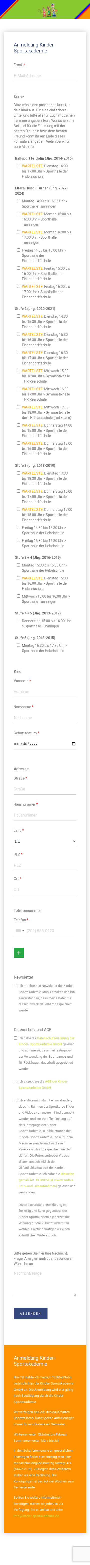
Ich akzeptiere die (43, 1084)
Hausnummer (26, 804)
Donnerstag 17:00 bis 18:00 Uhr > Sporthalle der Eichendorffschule (47, 515)
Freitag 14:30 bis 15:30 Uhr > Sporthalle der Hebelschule (43, 530)
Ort (17, 879)
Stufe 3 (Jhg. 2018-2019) (35, 466)
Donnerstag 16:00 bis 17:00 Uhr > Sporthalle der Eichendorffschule (47, 496)
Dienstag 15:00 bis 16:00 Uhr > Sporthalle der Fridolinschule (45, 583)
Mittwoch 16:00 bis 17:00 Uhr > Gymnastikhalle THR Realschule (46, 394)
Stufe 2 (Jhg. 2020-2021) (35, 309)
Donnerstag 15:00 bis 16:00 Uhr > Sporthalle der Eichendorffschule (47, 448)
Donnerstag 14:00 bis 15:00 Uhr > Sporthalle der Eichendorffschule (47, 430)
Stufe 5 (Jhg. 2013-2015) (35, 638)
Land (19, 830)
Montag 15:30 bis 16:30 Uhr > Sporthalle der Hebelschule (44, 567)
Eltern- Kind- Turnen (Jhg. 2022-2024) (41, 190)
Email (19, 65)
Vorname (22, 681)
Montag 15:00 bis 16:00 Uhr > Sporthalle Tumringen (46, 219)
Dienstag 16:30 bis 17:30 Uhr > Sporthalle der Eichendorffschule (45, 358)
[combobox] (20, 930)
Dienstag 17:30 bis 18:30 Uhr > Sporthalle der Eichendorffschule (45, 478)
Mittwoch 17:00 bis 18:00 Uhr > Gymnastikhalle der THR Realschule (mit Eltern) (46, 412)
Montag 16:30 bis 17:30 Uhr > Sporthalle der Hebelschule (44, 648)
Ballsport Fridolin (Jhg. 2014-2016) (44, 158)
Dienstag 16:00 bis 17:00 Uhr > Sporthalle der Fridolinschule (45, 171)
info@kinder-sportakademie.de (36, 1516)
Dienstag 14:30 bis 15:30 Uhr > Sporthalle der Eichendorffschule (45, 321)
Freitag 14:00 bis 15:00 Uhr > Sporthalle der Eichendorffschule (43, 255)
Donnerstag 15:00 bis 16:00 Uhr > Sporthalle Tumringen (45, 623)
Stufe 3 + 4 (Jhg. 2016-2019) (38, 558)
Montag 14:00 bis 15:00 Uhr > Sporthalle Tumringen (44, 203)
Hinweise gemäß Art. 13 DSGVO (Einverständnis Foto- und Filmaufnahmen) (46, 1180)
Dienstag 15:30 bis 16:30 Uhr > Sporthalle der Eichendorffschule (45, 340)
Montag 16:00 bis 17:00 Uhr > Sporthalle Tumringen (46, 237)
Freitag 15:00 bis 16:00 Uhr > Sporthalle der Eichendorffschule (46, 273)
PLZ (18, 855)
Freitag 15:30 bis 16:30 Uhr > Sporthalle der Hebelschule (43, 543)
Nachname (24, 707)
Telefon (21, 920)
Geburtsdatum (26, 733)
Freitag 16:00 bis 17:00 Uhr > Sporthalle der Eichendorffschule (46, 292)
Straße (20, 778)
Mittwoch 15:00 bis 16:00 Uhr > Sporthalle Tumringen (45, 599)
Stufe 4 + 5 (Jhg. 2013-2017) (38, 613)
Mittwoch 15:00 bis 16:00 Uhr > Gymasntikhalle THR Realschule (46, 376)
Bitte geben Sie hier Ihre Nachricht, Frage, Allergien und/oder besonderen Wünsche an (44, 1258)
